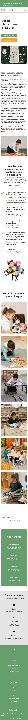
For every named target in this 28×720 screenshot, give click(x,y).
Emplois (14, 652)
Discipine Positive (14, 668)
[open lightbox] (14, 318)
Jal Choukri (8, 715)
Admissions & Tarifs (9, 35)
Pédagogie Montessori (14, 671)
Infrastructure (14, 676)
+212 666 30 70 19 (14, 624)
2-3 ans (14, 685)
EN (19, 10)
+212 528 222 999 (14, 625)
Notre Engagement (14, 674)
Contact (14, 654)
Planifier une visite (9, 40)
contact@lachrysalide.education (14, 611)
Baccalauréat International (14, 665)
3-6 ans (14, 687)
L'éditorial (14, 662)
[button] (25, 10)
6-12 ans (14, 690)
